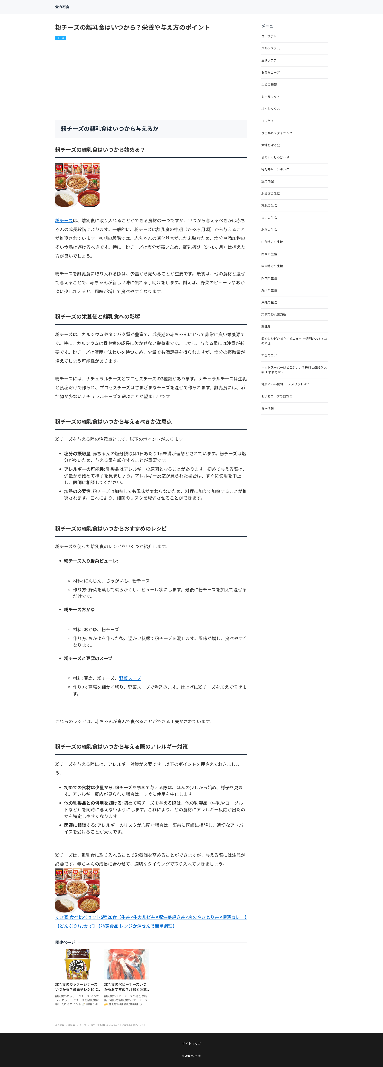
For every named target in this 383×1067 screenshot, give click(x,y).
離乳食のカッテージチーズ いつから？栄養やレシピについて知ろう (76, 989)
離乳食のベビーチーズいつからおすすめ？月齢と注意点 (125, 989)
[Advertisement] (151, 80)
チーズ (60, 38)
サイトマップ (191, 1044)
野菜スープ (130, 678)
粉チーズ (64, 221)
